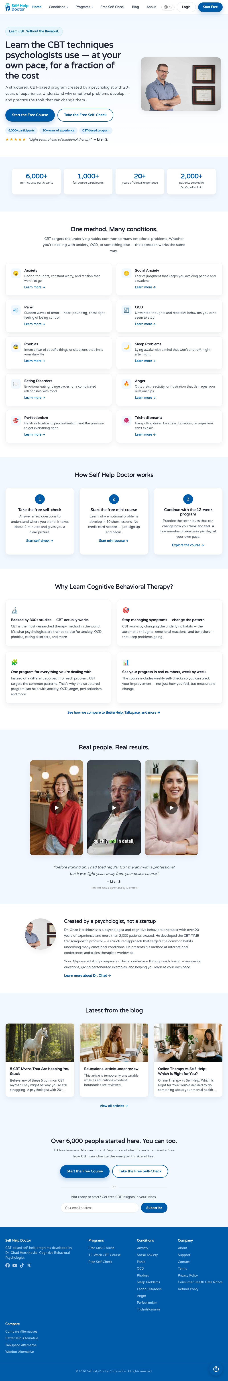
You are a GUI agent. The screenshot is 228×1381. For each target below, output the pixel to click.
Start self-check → (39, 541)
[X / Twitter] (29, 1266)
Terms (182, 1269)
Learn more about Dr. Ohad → (87, 976)
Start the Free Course (30, 115)
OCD (140, 1269)
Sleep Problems (148, 1282)
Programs (83, 7)
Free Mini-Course (101, 1248)
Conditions (57, 7)
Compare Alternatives (21, 1331)
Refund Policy (188, 1289)
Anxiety (142, 1248)
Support (184, 1255)
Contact (184, 1262)
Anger (141, 1296)
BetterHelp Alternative (21, 1338)
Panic (141, 1262)
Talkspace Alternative (21, 1345)
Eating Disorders (149, 1289)
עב (170, 7)
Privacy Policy (188, 1275)
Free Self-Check (112, 7)
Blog (135, 7)
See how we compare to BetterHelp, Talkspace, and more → (114, 712)
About (151, 7)
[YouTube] (14, 1266)
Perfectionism (147, 1303)
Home (36, 7)
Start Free (210, 7)
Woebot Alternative (19, 1352)
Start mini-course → (114, 541)
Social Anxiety (147, 1255)
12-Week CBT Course (104, 1255)
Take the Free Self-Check (85, 115)
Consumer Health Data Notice (200, 1282)
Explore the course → (188, 545)
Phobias (143, 1275)
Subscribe (154, 1208)
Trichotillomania (148, 1309)
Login (186, 7)
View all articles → (114, 1106)
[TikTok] (22, 1266)
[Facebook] (7, 1266)
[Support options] (216, 1369)
